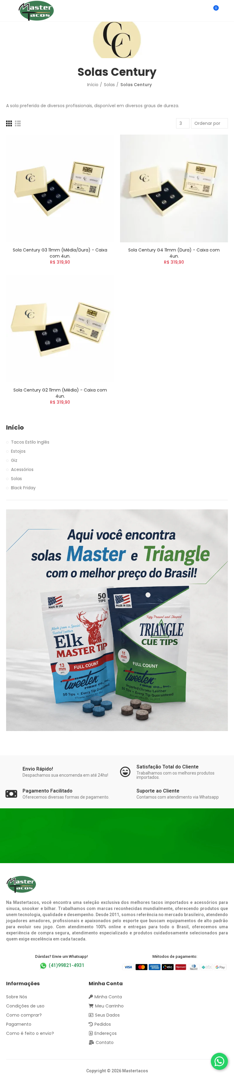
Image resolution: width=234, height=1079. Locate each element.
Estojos (18, 451)
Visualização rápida (98, 157)
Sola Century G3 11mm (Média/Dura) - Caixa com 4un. (60, 253)
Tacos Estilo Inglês (30, 442)
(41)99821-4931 (66, 965)
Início (15, 427)
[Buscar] (203, 11)
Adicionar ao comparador (98, 145)
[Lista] (18, 123)
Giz (14, 460)
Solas (16, 479)
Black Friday (23, 488)
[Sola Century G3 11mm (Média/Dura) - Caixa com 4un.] (60, 188)
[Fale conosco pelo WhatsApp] (219, 1061)
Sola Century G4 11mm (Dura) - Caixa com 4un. (174, 253)
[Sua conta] (225, 10)
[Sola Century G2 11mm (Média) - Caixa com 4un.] (60, 328)
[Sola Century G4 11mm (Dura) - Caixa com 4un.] (174, 188)
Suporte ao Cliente (157, 791)
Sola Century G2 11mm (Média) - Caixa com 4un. (60, 393)
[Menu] (9, 10)
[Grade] (9, 123)
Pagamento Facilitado (48, 791)
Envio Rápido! (38, 769)
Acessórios (22, 469)
